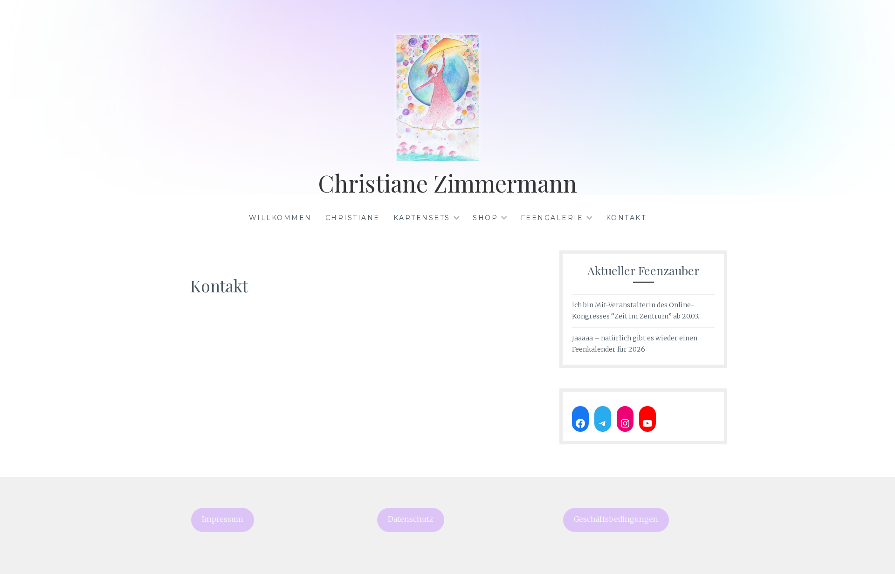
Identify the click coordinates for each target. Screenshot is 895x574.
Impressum (222, 519)
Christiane (352, 218)
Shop (485, 218)
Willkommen (280, 218)
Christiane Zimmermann (447, 183)
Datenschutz (411, 519)
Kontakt (626, 218)
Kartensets (421, 218)
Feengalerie (552, 218)
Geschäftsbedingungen (616, 519)
